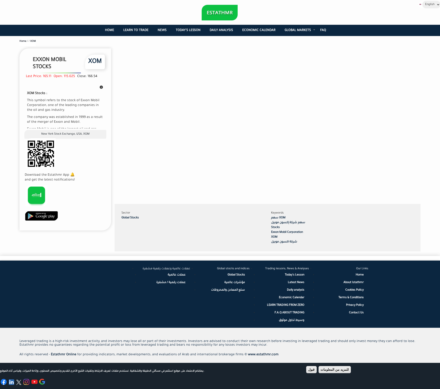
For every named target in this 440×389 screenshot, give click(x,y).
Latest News (296, 282)
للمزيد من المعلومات (335, 369)
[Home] (220, 12)
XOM (33, 41)
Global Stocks (130, 218)
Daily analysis (295, 290)
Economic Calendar (258, 30)
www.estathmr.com (263, 355)
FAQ (323, 30)
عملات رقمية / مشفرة (171, 282)
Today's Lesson (188, 30)
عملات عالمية (177, 275)
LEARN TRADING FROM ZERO (285, 305)
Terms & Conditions (351, 297)
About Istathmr (354, 282)
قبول (311, 369)
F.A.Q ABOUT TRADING (289, 312)
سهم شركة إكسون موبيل (288, 222)
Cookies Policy (354, 290)
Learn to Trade (135, 30)
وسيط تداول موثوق (291, 320)
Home (109, 30)
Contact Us (356, 312)
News (162, 30)
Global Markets (300, 32)
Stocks (275, 227)
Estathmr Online (63, 355)
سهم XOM (278, 218)
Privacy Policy (355, 305)
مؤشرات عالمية (234, 282)
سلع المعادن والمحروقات (228, 290)
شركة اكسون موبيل (284, 242)
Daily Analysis (221, 30)
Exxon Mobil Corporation (287, 232)
